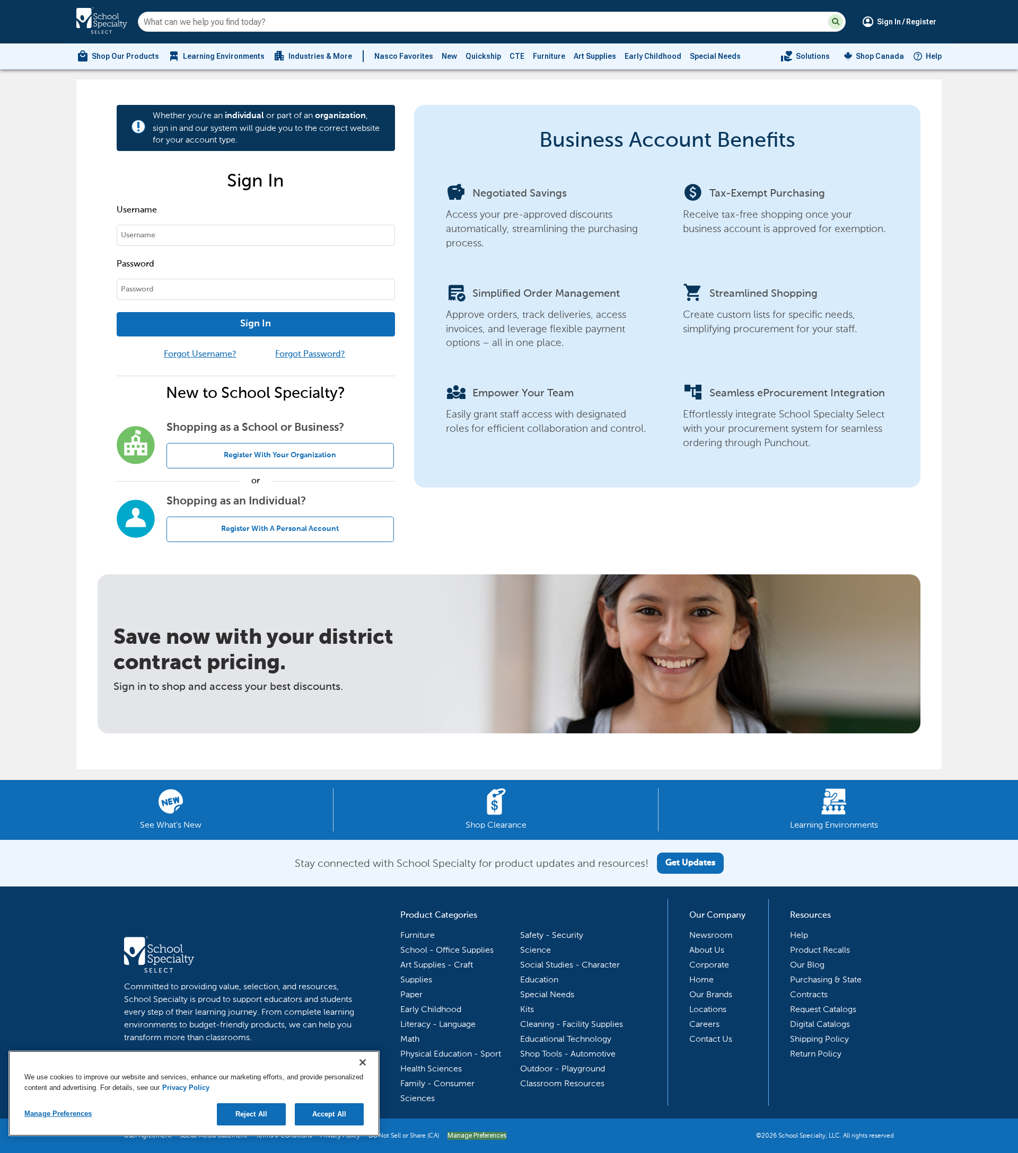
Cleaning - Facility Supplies (571, 1024)
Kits (527, 1009)
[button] (835, 21)
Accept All (329, 1114)
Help (934, 56)
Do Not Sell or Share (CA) (403, 1135)
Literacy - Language (438, 1024)
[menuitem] (117, 56)
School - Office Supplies (447, 950)
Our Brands (710, 994)
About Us (706, 950)
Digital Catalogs (820, 1024)
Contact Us (710, 1039)
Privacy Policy (185, 1088)
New (449, 56)
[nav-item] (805, 56)
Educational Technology (565, 1039)
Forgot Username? (200, 354)
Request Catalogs (823, 1009)
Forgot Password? (310, 354)
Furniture (549, 56)
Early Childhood (653, 56)
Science (535, 950)
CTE (517, 56)
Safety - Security (551, 935)
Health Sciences (431, 1068)
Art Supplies (595, 56)
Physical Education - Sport (450, 1054)
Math (409, 1039)
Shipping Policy (819, 1039)
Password (135, 264)
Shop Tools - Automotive (568, 1054)
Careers (704, 1024)
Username (137, 210)
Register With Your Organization (280, 455)
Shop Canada (880, 56)
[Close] (362, 1062)
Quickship (483, 56)
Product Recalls (820, 950)
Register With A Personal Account (280, 529)
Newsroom (711, 935)
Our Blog (807, 965)
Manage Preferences (476, 1135)
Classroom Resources (562, 1083)
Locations (707, 1009)
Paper (411, 994)
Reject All (251, 1114)
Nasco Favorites (403, 56)
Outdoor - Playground (562, 1068)
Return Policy (815, 1054)
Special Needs (715, 56)
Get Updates (690, 863)
